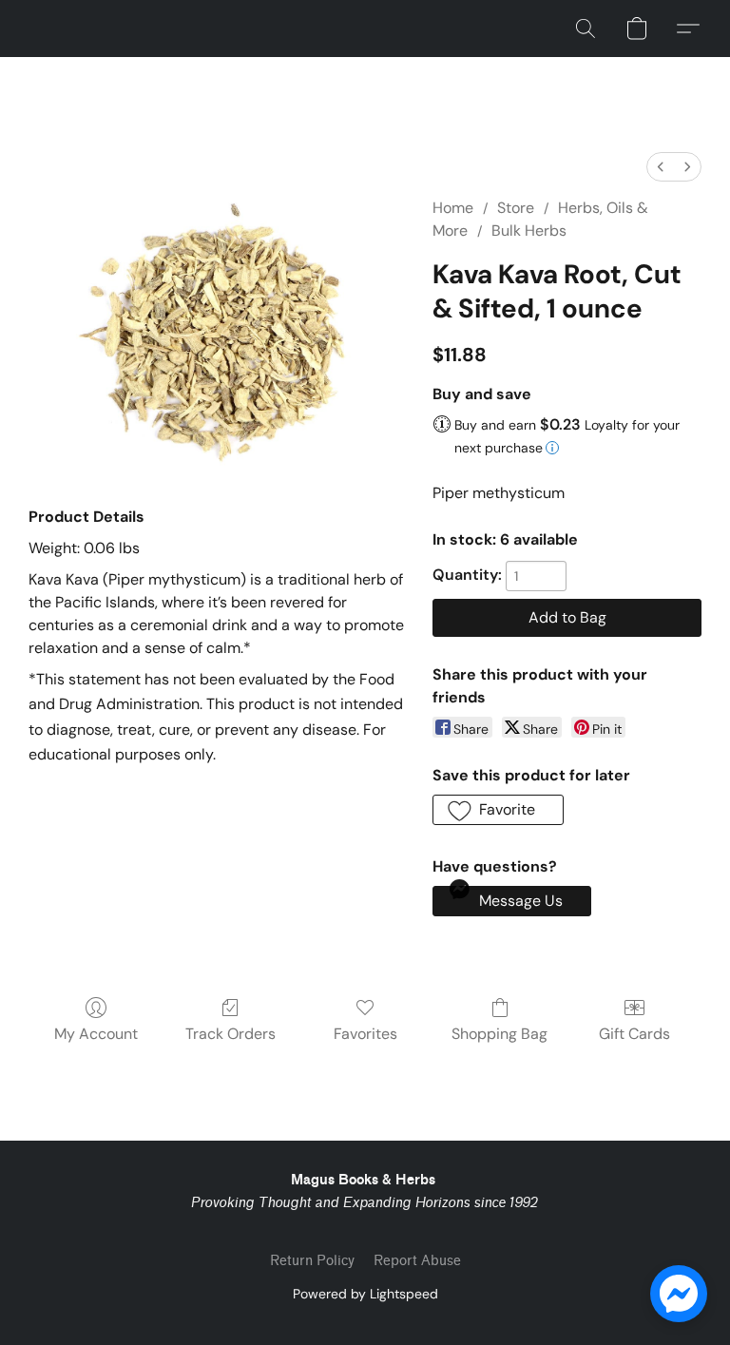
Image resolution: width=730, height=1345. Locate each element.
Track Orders (230, 1034)
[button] (585, 28)
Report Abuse (417, 1261)
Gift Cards (634, 1034)
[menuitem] (660, 167)
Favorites (365, 1034)
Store (515, 208)
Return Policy (312, 1261)
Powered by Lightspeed (365, 1293)
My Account (96, 1034)
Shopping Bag (499, 1034)
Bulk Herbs (529, 230)
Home (452, 208)
